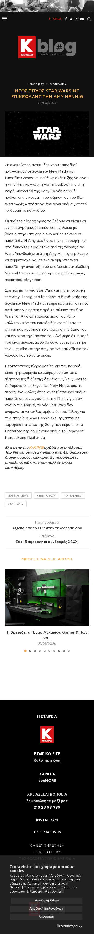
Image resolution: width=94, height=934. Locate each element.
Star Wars (15, 504)
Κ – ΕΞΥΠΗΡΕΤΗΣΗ (47, 845)
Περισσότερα (67, 926)
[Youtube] (82, 19)
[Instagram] (76, 19)
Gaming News (18, 495)
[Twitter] (71, 19)
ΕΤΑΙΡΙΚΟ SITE (47, 754)
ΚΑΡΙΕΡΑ (47, 774)
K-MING (36, 448)
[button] (9, 610)
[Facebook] (66, 19)
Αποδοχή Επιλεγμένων (46, 908)
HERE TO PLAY (46, 495)
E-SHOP (55, 19)
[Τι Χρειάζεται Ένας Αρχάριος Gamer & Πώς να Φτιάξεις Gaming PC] (47, 597)
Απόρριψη (46, 916)
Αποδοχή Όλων (47, 900)
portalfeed (73, 495)
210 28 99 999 (47, 807)
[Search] (89, 19)
